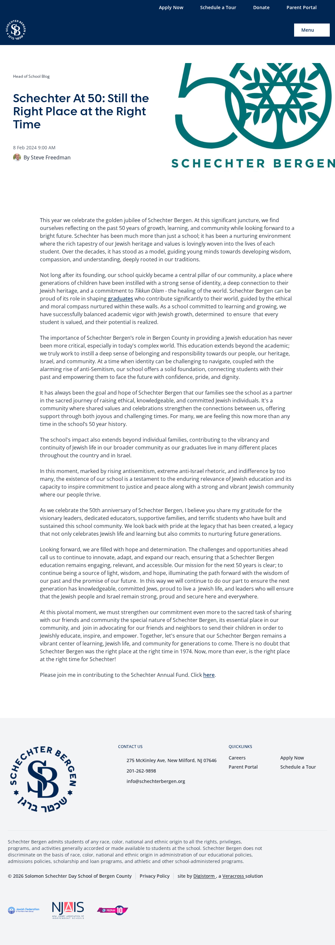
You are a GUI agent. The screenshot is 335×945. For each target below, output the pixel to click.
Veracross (233, 875)
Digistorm (204, 875)
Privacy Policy (154, 876)
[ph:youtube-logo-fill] (44, 7)
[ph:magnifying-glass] (284, 30)
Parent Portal (243, 766)
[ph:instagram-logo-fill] (32, 7)
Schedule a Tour (298, 766)
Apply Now (292, 757)
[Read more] (19, 7)
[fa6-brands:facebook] (19, 7)
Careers (237, 757)
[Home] (12, 30)
